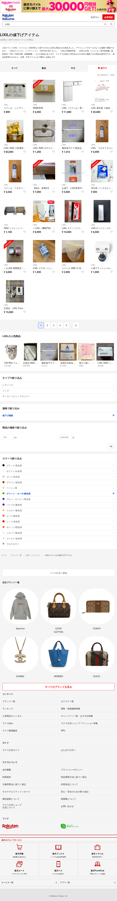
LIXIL (6, 104)
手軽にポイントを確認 (97, 872)
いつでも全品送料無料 (58, 855)
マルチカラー (12, 543)
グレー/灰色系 (13, 476)
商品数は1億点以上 (19, 855)
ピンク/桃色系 (13, 515)
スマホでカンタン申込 (19, 872)
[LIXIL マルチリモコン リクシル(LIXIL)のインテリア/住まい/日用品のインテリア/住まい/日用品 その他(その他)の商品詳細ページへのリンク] (102, 131)
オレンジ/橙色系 (14, 527)
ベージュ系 (11, 487)
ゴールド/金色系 (14, 538)
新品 (44, 67)
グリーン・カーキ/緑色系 (18, 493)
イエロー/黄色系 (14, 510)
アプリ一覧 (65, 882)
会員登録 (108, 17)
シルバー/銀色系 (14, 532)
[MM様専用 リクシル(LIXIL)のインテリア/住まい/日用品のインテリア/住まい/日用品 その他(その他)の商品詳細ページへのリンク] (44, 91)
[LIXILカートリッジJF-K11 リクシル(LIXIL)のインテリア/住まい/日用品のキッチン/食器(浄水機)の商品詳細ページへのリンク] (102, 211)
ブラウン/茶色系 (14, 482)
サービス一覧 (7, 882)
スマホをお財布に (58, 872)
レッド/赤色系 (13, 521)
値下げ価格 (7, 415)
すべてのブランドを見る (58, 687)
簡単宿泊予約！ (97, 855)
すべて (14, 67)
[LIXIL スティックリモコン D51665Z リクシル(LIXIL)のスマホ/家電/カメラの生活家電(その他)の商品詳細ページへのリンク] (73, 211)
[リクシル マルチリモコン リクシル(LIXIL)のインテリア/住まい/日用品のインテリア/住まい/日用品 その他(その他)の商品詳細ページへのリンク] (15, 171)
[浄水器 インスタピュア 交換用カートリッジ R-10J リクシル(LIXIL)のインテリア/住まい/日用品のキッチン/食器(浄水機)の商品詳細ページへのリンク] (102, 171)
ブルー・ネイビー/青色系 (18, 499)
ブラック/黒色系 (14, 465)
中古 (73, 67)
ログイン (95, 17)
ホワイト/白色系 (14, 471)
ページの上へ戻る (58, 572)
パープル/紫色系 (14, 504)
